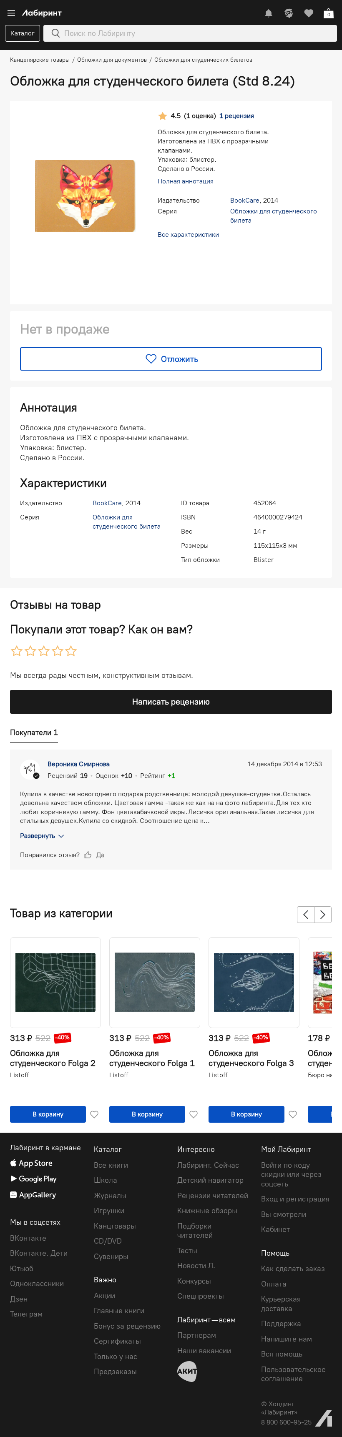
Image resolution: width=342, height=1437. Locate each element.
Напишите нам (286, 1339)
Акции (104, 1295)
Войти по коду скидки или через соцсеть (291, 1175)
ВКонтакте (28, 1238)
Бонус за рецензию (127, 1326)
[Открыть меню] (11, 13)
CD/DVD (108, 1241)
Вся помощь (281, 1354)
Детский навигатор (210, 1180)
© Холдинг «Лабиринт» (279, 1408)
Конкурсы (194, 1281)
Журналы (110, 1195)
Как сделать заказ (293, 1268)
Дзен (19, 1299)
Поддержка (281, 1323)
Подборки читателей (195, 1230)
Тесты (187, 1250)
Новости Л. (196, 1265)
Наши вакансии (204, 1350)
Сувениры (111, 1256)
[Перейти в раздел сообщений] (268, 13)
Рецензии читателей (212, 1195)
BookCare (244, 200)
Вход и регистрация (295, 1199)
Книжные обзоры (207, 1210)
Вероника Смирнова (79, 764)
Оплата (274, 1284)
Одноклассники (37, 1283)
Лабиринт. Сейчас (208, 1165)
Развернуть (37, 836)
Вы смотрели (283, 1214)
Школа (105, 1180)
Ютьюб (21, 1268)
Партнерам (196, 1335)
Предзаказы (115, 1371)
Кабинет (275, 1229)
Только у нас (115, 1356)
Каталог (22, 33)
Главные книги (119, 1310)
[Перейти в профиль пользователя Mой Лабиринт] (288, 13)
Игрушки (109, 1210)
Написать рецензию (171, 702)
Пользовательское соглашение (293, 1374)
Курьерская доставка (281, 1303)
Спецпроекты (200, 1296)
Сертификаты (117, 1341)
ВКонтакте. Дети (39, 1253)
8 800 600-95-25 (286, 1422)
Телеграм (26, 1314)
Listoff (19, 1075)
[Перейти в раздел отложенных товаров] (308, 13)
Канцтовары (115, 1226)
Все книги (111, 1165)
